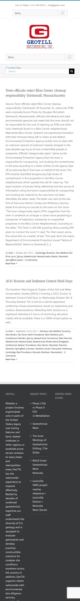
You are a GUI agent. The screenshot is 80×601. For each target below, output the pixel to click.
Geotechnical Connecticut (46, 338)
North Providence (36, 334)
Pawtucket (56, 348)
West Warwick (65, 338)
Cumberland (11, 338)
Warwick (63, 345)
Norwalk (36, 352)
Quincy (20, 256)
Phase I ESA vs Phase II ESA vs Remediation (40, 409)
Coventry (66, 331)
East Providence (24, 352)
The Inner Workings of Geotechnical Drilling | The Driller (40, 444)
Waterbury (67, 348)
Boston (54, 256)
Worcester (63, 256)
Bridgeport (64, 341)
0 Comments (31, 259)
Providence (31, 345)
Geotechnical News (40, 426)
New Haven (42, 345)
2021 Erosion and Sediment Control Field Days (39, 281)
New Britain (11, 334)
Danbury (44, 331)
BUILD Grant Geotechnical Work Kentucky (40, 467)
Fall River (22, 334)
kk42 (11, 252)
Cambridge (41, 252)
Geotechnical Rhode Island (45, 341)
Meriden (22, 338)
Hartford (39, 348)
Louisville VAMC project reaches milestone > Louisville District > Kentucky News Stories (40, 495)
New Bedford (62, 252)
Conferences (11, 345)
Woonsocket (56, 352)
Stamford (10, 348)
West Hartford (51, 334)
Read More (10, 263)
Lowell (20, 259)
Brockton (51, 252)
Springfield (11, 259)
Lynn (13, 256)
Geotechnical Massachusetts (37, 256)
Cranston (30, 348)
